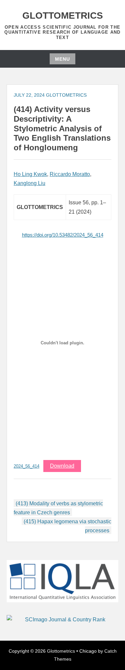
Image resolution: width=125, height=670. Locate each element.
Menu (62, 59)
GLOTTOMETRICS (66, 95)
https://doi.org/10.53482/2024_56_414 (62, 235)
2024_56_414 (26, 466)
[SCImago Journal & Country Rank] (62, 619)
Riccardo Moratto (70, 174)
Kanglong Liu (29, 183)
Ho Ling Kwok (30, 174)
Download (62, 466)
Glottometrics (62, 15)
